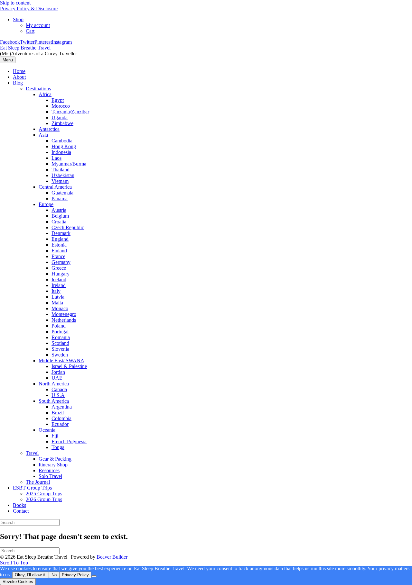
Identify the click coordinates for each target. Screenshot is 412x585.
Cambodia (62, 140)
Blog (18, 83)
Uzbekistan (63, 175)
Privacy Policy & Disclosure (29, 8)
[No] (94, 576)
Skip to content (15, 2)
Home (19, 71)
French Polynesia (69, 441)
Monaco (60, 308)
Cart (30, 31)
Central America (55, 187)
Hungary (61, 273)
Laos (56, 158)
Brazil (58, 412)
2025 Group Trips (44, 493)
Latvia (58, 297)
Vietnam (60, 181)
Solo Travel (50, 476)
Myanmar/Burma (69, 163)
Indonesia (61, 152)
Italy (56, 291)
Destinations (38, 88)
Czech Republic (68, 227)
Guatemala (62, 192)
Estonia (59, 245)
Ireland (59, 285)
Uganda (60, 117)
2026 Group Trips (44, 499)
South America (54, 401)
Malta (57, 302)
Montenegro (64, 314)
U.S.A (58, 395)
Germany (61, 262)
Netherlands (64, 320)
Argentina (62, 407)
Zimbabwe (62, 123)
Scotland (60, 343)
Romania (61, 337)
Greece (59, 268)
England (60, 239)
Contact (21, 511)
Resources (49, 470)
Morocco (61, 106)
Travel (32, 453)
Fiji (55, 435)
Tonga (58, 447)
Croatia (59, 221)
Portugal (60, 331)
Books (19, 505)
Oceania (47, 430)
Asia (43, 135)
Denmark (61, 233)
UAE (57, 378)
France (58, 256)
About (19, 77)
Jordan (58, 372)
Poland (59, 325)
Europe (46, 204)
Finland (59, 250)
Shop (18, 19)
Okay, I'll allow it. (30, 574)
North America (54, 383)
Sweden (60, 354)
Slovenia (60, 349)
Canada (59, 389)
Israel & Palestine (69, 366)
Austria (59, 210)
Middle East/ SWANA (61, 360)
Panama (60, 198)
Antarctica (49, 129)
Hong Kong (64, 146)
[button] (14, 562)
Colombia (61, 418)
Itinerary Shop (53, 464)
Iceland (59, 279)
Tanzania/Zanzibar (70, 111)
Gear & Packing (55, 459)
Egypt (58, 100)
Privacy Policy (75, 574)
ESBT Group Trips (32, 488)
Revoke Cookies (18, 581)
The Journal (38, 482)
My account (38, 25)
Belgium (60, 216)
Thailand (61, 169)
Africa (45, 94)
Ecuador (60, 424)
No (54, 574)
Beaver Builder (112, 557)
